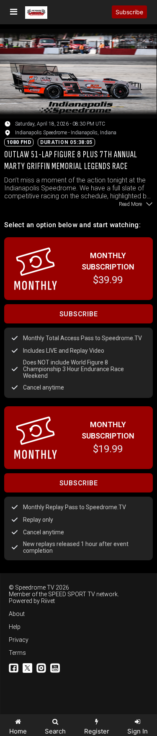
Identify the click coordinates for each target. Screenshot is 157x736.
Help (15, 626)
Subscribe (129, 11)
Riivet (48, 601)
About (17, 613)
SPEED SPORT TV (71, 594)
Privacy (18, 639)
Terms (17, 652)
